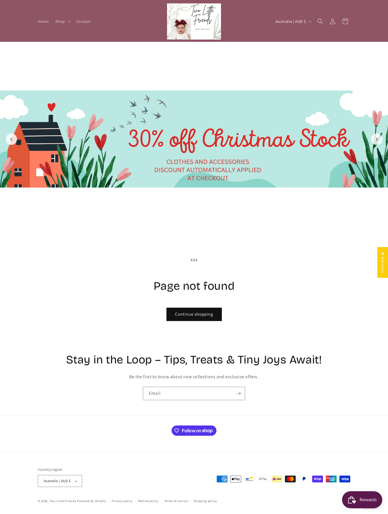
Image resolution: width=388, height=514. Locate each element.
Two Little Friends (62, 501)
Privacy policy (122, 501)
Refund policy (148, 501)
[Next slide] (376, 139)
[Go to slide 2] (197, 229)
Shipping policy (205, 501)
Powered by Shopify (91, 501)
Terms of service (176, 501)
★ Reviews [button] (383, 262)
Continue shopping (194, 314)
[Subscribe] (238, 393)
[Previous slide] (11, 139)
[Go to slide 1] (191, 229)
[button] (62, 21)
